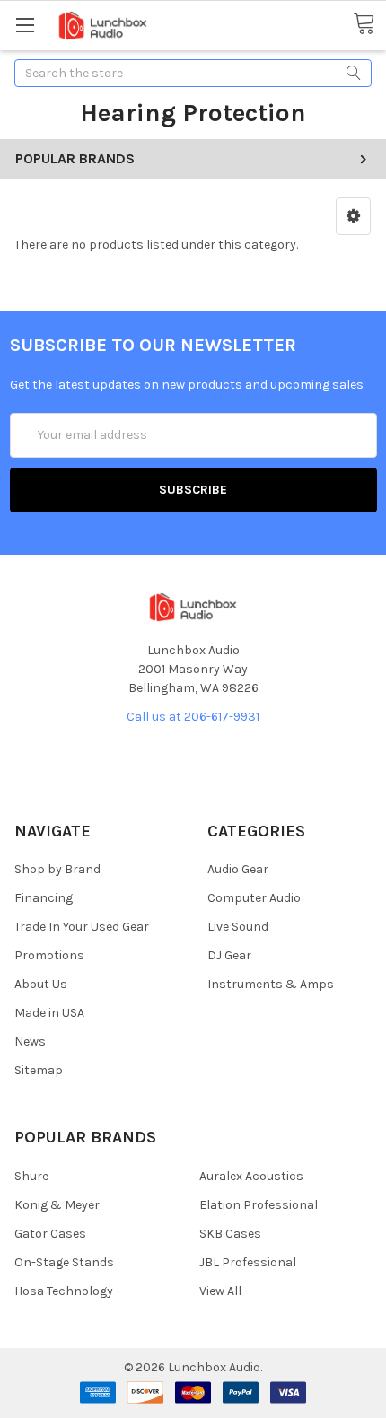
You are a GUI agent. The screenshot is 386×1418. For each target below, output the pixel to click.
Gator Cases (50, 1233)
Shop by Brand (57, 869)
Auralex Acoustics (251, 1176)
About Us (40, 984)
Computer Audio (254, 898)
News (30, 1041)
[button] (353, 216)
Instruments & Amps (270, 984)
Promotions (49, 955)
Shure (31, 1176)
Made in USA (49, 1012)
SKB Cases (230, 1233)
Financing (43, 898)
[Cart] (369, 24)
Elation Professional (258, 1204)
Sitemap (38, 1070)
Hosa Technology (63, 1291)
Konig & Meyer (57, 1204)
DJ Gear (229, 955)
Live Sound (237, 926)
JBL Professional (247, 1262)
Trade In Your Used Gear (81, 926)
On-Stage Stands (64, 1262)
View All (220, 1291)
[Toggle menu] (24, 24)
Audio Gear (237, 869)
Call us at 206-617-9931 (193, 716)
